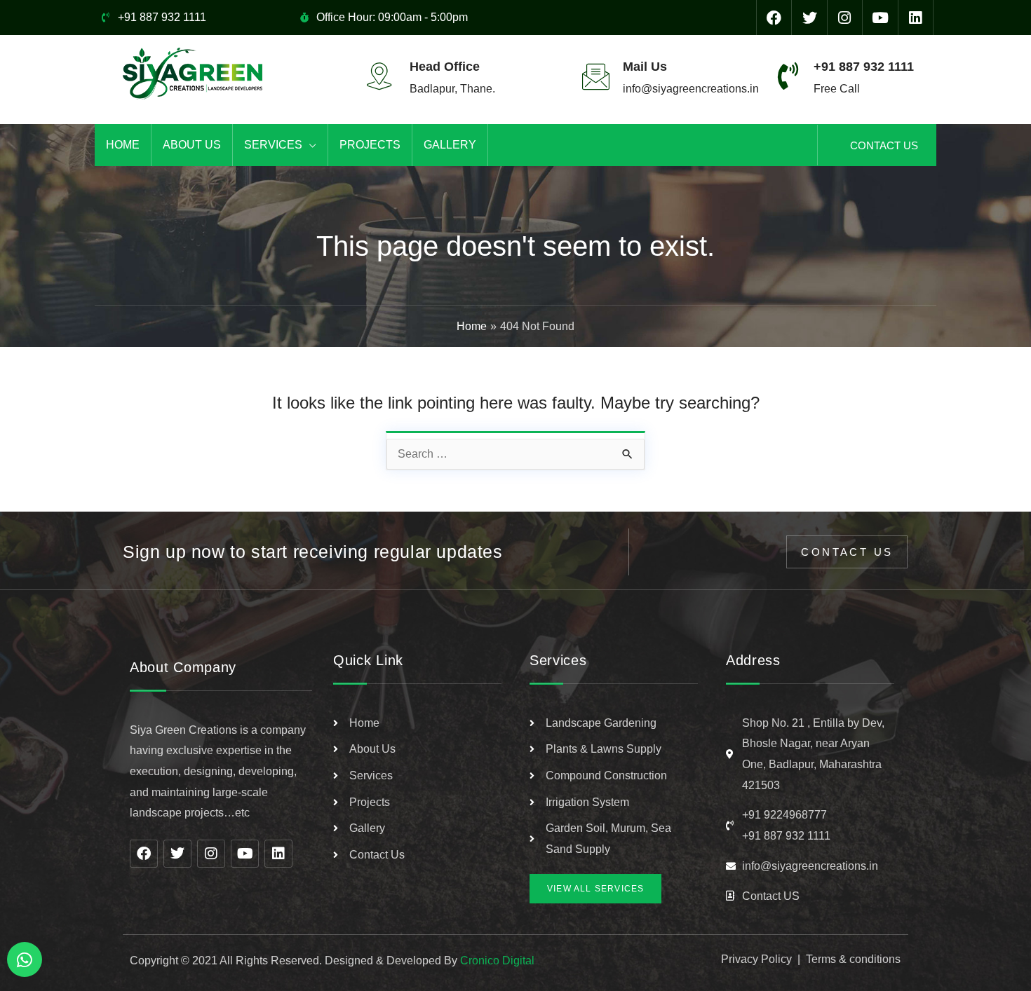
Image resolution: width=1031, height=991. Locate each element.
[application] (309, 145)
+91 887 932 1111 (864, 67)
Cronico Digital (497, 960)
